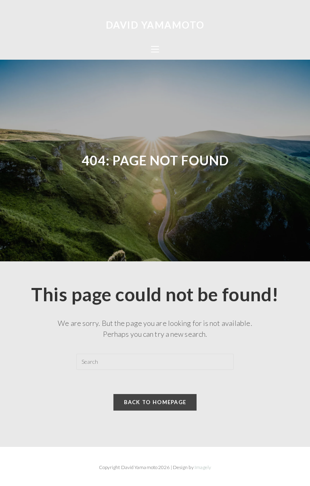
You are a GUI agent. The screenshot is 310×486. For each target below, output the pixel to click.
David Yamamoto (155, 25)
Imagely (203, 467)
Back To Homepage (155, 402)
